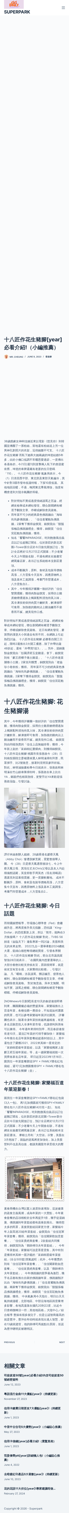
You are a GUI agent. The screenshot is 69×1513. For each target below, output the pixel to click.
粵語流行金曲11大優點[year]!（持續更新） (31, 1394)
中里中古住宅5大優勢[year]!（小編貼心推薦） (34, 1427)
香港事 (48, 356)
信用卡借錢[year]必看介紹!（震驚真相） (30, 1441)
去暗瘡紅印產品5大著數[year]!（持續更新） (32, 1474)
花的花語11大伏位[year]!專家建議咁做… (30, 1488)
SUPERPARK (17, 12)
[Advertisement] (34, 171)
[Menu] (63, 7)
